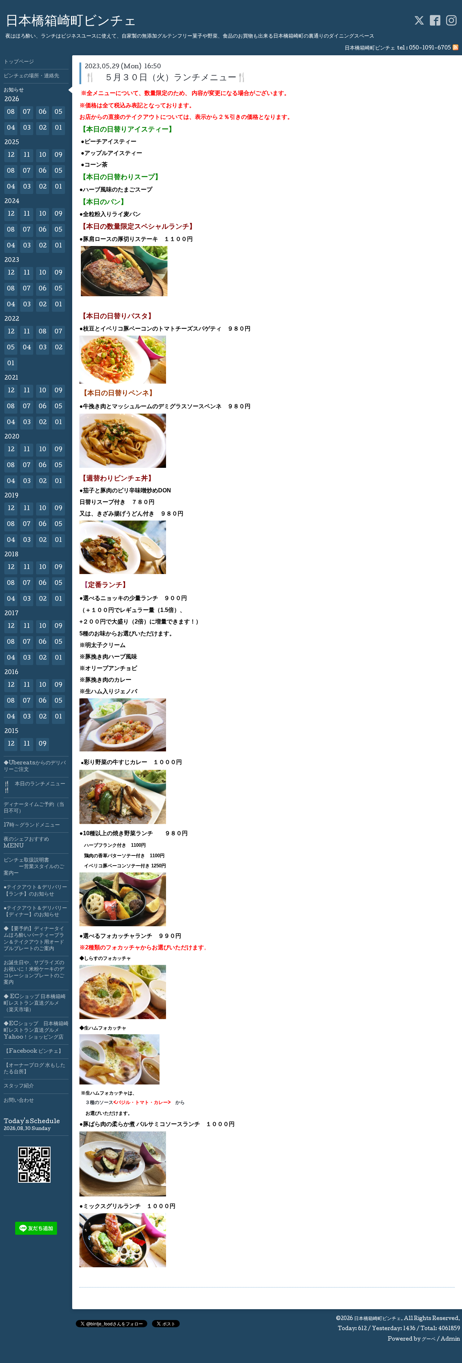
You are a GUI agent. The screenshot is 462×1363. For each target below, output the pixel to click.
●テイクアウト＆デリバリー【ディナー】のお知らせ (35, 912)
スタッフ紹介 (19, 1086)
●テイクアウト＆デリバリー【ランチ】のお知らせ (35, 891)
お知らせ (14, 90)
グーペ (429, 1339)
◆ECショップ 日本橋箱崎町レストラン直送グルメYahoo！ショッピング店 (36, 1030)
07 (27, 112)
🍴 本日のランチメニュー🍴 (34, 787)
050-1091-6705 (430, 48)
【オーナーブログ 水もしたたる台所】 (34, 1069)
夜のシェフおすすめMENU (26, 843)
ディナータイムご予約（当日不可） (34, 808)
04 (11, 128)
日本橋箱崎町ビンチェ (71, 22)
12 (11, 155)
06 (43, 112)
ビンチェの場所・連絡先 (31, 76)
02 (43, 128)
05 (58, 112)
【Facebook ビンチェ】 (34, 1051)
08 (11, 112)
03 (27, 128)
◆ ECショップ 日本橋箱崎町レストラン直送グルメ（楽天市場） (35, 1003)
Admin (450, 1339)
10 (42, 155)
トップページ (19, 62)
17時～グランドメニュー (32, 825)
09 (58, 155)
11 (26, 155)
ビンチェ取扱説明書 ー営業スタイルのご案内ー (34, 867)
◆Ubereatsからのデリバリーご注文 (35, 766)
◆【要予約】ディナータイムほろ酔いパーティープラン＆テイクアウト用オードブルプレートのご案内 (34, 939)
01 (58, 128)
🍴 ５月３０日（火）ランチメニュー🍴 (166, 78)
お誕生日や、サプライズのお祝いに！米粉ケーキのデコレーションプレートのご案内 (34, 973)
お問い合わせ (19, 1101)
